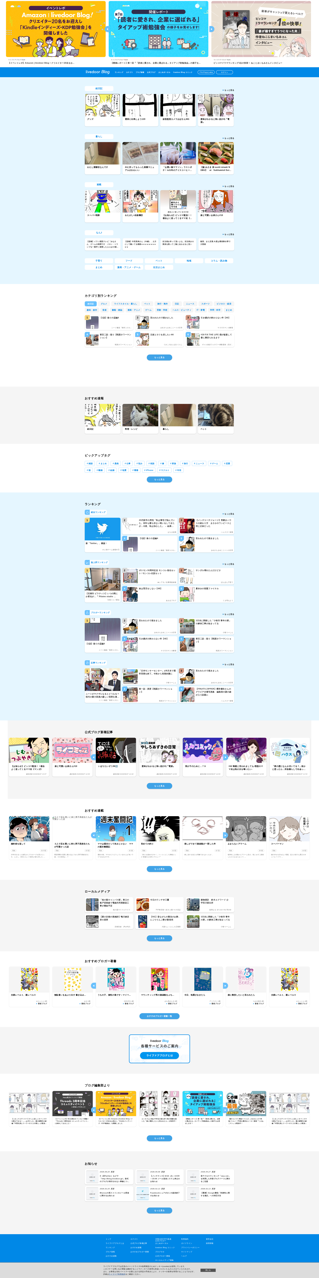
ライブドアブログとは (115, 1243)
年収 (179, 470)
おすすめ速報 (111, 1256)
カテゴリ (129, 72)
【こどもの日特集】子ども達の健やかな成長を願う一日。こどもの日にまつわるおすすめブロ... (54, 63)
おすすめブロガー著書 (139, 1252)
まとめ (98, 267)
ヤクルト (165, 470)
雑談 (91, 463)
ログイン (224, 72)
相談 (152, 463)
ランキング (119, 72)
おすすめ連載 (136, 1247)
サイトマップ (186, 1252)
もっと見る (229, 90)
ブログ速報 (140, 72)
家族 (174, 463)
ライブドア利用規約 (117, 1274)
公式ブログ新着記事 (138, 1243)
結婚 (112, 470)
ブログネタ (159, 1252)
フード (128, 260)
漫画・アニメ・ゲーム (129, 267)
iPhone (149, 470)
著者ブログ (43, 1004)
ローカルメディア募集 (164, 1260)
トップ (108, 1239)
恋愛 (228, 463)
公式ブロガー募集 (162, 1256)
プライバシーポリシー (190, 1247)
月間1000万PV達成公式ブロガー (163, 1240)
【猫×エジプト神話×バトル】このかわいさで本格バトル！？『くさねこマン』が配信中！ (154, 63)
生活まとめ (159, 267)
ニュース (200, 463)
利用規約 (185, 1239)
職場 (136, 470)
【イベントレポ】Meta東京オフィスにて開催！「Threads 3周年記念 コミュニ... (253, 63)
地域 (189, 260)
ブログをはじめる (206, 72)
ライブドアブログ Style (17, 60)
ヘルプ (184, 1256)
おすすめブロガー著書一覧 (159, 1016)
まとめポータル (164, 72)
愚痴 (117, 463)
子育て (98, 260)
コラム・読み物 (219, 260)
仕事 (128, 463)
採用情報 (209, 1243)
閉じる (208, 1270)
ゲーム (215, 463)
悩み (140, 463)
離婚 (100, 470)
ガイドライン (186, 1243)
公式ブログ (151, 72)
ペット (159, 260)
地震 (124, 470)
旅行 (186, 463)
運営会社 (209, 1239)
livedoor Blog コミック (182, 72)
